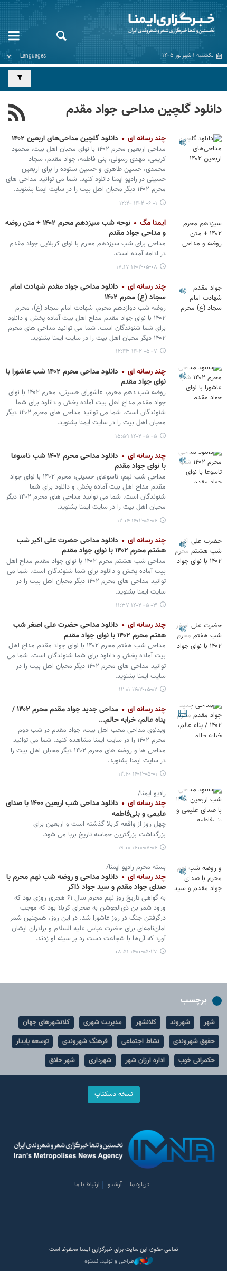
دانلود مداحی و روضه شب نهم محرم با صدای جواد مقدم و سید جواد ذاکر (86, 883)
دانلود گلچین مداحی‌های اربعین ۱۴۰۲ (89, 139)
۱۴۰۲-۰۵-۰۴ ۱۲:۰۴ (137, 521)
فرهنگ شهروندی (85, 1041)
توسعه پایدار (32, 1041)
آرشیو (115, 1184)
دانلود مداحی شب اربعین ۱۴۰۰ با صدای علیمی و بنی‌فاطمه (86, 809)
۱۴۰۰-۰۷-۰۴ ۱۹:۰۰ (137, 848)
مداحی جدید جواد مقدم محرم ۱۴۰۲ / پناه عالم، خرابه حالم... (89, 715)
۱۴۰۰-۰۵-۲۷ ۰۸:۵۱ (136, 952)
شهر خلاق (62, 1060)
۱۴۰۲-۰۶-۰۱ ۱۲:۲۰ (138, 203)
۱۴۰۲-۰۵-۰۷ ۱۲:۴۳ (136, 351)
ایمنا (151, 24)
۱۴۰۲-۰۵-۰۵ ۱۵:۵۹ (136, 436)
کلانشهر (146, 1022)
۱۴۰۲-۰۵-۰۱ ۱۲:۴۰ (137, 774)
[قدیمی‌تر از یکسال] (198, 150)
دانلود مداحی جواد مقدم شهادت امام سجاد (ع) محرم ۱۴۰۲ (88, 292)
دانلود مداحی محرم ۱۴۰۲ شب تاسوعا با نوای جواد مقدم (88, 462)
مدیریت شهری (102, 1022)
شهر (209, 1022)
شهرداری (100, 1060)
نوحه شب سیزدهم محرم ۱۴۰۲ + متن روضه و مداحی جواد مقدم (85, 228)
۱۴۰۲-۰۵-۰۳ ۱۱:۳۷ (136, 605)
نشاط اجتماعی (140, 1041)
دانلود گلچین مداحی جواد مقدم (144, 110)
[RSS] (17, 114)
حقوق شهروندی (194, 1041)
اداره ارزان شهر (145, 1060)
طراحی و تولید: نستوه (109, 1261)
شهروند (180, 1022)
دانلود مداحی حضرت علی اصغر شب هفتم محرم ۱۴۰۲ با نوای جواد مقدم (89, 630)
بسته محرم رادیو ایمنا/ (136, 867)
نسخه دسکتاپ (113, 1094)
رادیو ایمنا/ (152, 793)
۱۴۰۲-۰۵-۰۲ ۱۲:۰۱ (138, 689)
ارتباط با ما (87, 1184)
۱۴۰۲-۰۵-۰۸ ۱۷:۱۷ (136, 267)
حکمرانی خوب (196, 1060)
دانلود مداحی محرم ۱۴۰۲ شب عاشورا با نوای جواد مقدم (86, 377)
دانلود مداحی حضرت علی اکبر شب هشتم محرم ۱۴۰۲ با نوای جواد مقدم (91, 546)
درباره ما (140, 1184)
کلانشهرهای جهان (46, 1022)
